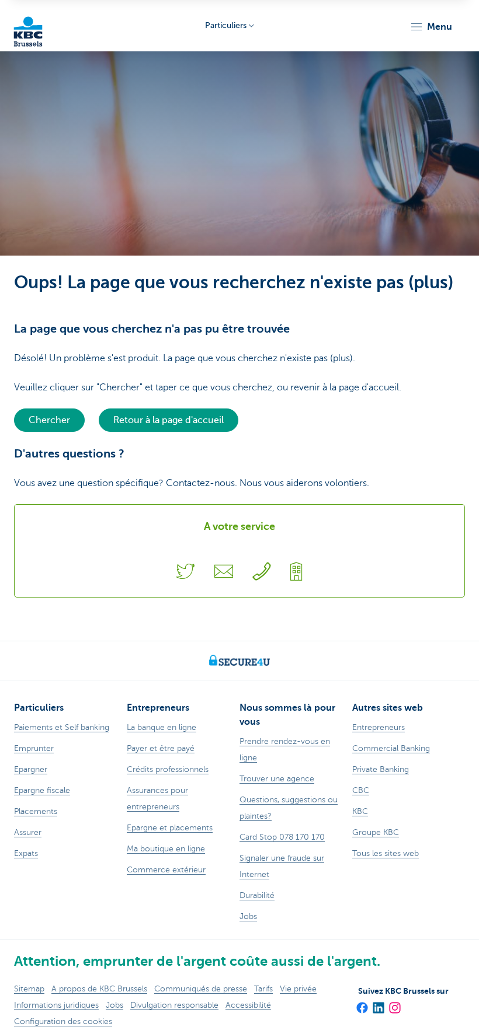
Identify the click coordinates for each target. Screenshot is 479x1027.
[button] (431, 26)
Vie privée (298, 988)
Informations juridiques (56, 1005)
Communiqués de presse (200, 988)
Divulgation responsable (174, 1005)
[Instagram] (394, 1004)
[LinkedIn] (378, 1004)
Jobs (114, 1005)
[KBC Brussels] (28, 26)
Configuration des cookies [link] (63, 1021)
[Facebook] (362, 1004)
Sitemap (29, 988)
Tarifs (263, 988)
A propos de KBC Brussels (99, 988)
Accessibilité (248, 1005)
